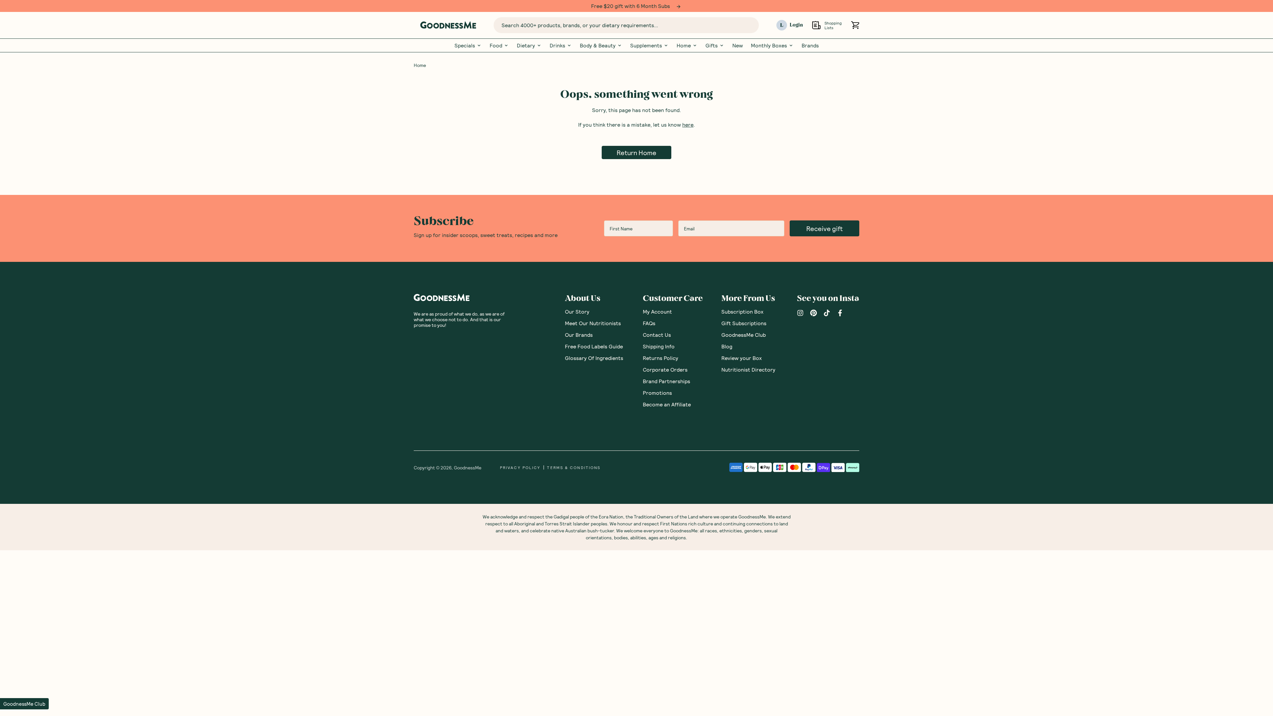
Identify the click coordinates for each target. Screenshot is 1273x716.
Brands (810, 45)
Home (684, 45)
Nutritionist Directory (748, 369)
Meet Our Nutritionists (593, 323)
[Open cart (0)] (855, 25)
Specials (465, 45)
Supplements (646, 45)
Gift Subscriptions (743, 323)
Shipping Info (659, 346)
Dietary (526, 45)
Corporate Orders (665, 369)
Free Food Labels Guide (594, 346)
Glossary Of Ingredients (594, 358)
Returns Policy (660, 358)
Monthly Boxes (769, 45)
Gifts (711, 45)
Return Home (636, 152)
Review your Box (741, 358)
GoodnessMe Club (743, 334)
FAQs (649, 323)
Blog (726, 346)
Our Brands (579, 334)
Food (496, 45)
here (688, 124)
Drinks (557, 45)
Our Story (577, 311)
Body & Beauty (598, 45)
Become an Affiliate (667, 404)
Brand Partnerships (666, 381)
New (737, 45)
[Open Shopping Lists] (816, 25)
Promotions (657, 392)
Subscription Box (742, 311)
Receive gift (824, 228)
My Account (657, 311)
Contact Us (657, 334)
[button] (24, 703)
